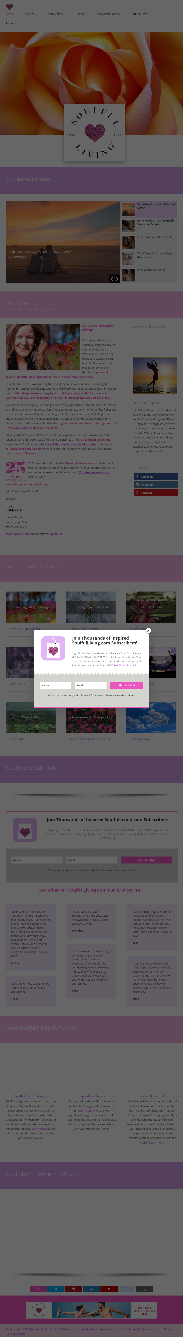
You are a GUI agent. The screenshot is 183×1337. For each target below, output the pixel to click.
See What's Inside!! (124, 665)
